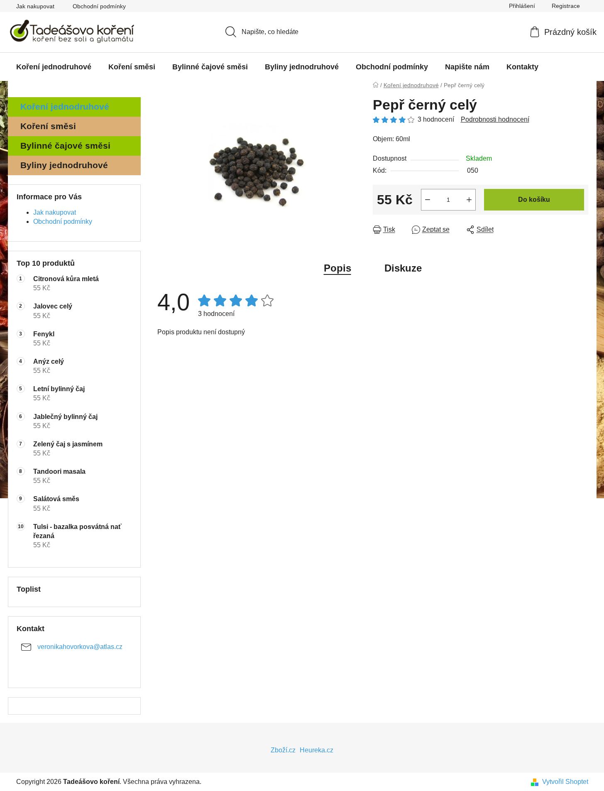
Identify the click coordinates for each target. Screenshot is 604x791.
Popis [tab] (337, 268)
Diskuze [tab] (403, 268)
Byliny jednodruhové (64, 165)
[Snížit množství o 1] (427, 199)
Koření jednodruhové (64, 106)
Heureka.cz (316, 750)
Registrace (566, 5)
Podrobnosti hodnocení (495, 119)
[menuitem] (54, 67)
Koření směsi (48, 126)
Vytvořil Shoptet (565, 781)
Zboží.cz (283, 750)
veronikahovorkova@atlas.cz (79, 646)
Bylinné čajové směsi (65, 145)
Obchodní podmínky (99, 6)
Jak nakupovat (35, 6)
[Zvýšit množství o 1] (469, 199)
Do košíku (534, 199)
